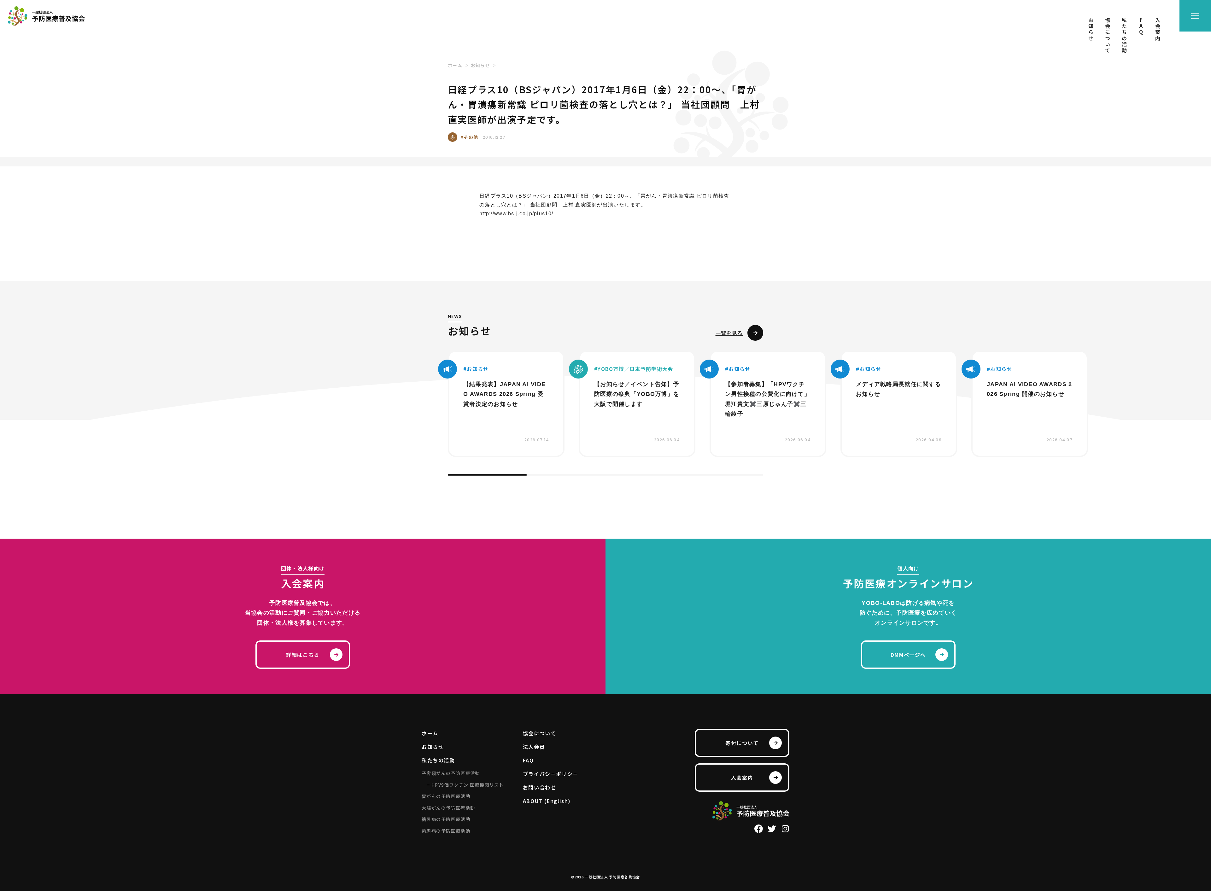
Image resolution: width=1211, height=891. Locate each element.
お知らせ (1091, 29)
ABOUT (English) (547, 801)
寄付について (742, 743)
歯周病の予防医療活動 (446, 831)
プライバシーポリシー (550, 774)
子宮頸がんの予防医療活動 (451, 773)
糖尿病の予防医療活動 (446, 819)
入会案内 (1157, 29)
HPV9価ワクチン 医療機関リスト (467, 785)
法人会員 (534, 746)
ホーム (430, 733)
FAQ (1141, 26)
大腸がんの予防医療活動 (448, 808)
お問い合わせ (539, 787)
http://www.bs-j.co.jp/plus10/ (516, 213)
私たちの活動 (1124, 35)
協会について (1107, 35)
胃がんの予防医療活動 (446, 796)
